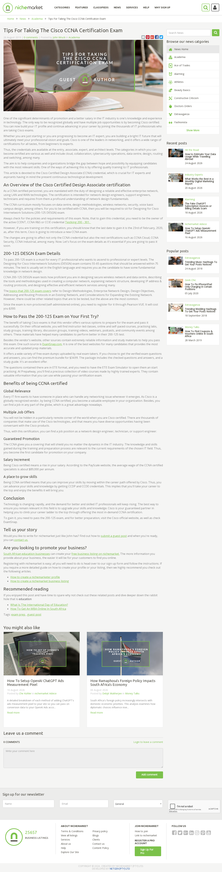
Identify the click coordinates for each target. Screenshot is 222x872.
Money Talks (132, 693)
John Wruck (59, 37)
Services (65, 839)
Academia (37, 18)
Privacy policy (100, 831)
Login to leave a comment (148, 742)
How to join (141, 831)
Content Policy (100, 848)
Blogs (95, 835)
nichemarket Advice (46, 693)
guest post (34, 614)
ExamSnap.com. (52, 344)
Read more (13, 712)
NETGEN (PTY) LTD (120, 868)
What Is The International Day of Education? (39, 605)
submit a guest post (114, 536)
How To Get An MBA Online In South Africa (38, 609)
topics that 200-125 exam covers (30, 291)
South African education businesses (26, 554)
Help (63, 848)
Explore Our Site (70, 852)
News (23, 18)
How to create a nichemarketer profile (35, 577)
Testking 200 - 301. (78, 222)
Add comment (149, 774)
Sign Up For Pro (146, 851)
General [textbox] (119, 804)
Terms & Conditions (72, 831)
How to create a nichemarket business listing (39, 581)
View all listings (69, 835)
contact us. (21, 540)
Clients (96, 839)
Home (10, 18)
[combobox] (138, 804)
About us (66, 843)
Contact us (98, 843)
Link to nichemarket (146, 835)
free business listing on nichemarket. (95, 554)
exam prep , (19, 614)
